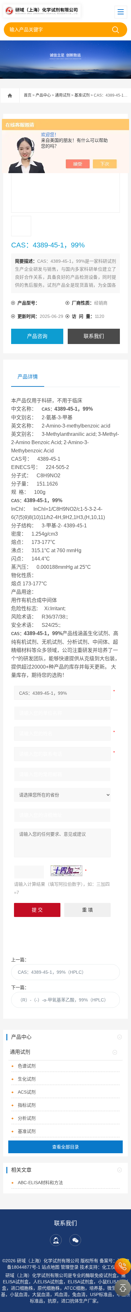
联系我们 (94, 336)
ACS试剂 (27, 1092)
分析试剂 (27, 1118)
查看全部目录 (65, 1146)
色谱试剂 (27, 1065)
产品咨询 (37, 336)
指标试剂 (27, 1105)
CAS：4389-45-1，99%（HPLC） (52, 972)
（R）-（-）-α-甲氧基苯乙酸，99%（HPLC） (63, 999)
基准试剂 (82, 95)
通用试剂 (62, 95)
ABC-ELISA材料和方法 (40, 1182)
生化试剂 (27, 1078)
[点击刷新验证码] (66, 870)
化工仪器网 (113, 1267)
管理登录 (70, 1267)
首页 (27, 95)
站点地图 (50, 1267)
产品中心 (43, 95)
